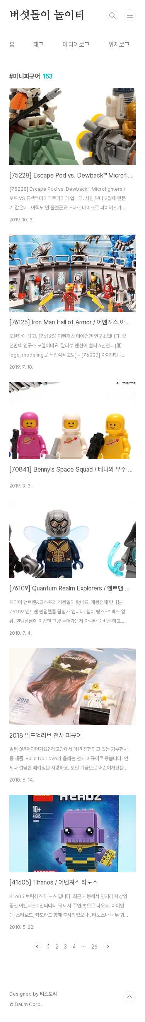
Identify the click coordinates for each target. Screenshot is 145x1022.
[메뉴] (130, 15)
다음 (107, 946)
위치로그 (119, 44)
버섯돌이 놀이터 (47, 15)
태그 (38, 44)
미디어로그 (76, 44)
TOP (129, 997)
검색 (112, 15)
